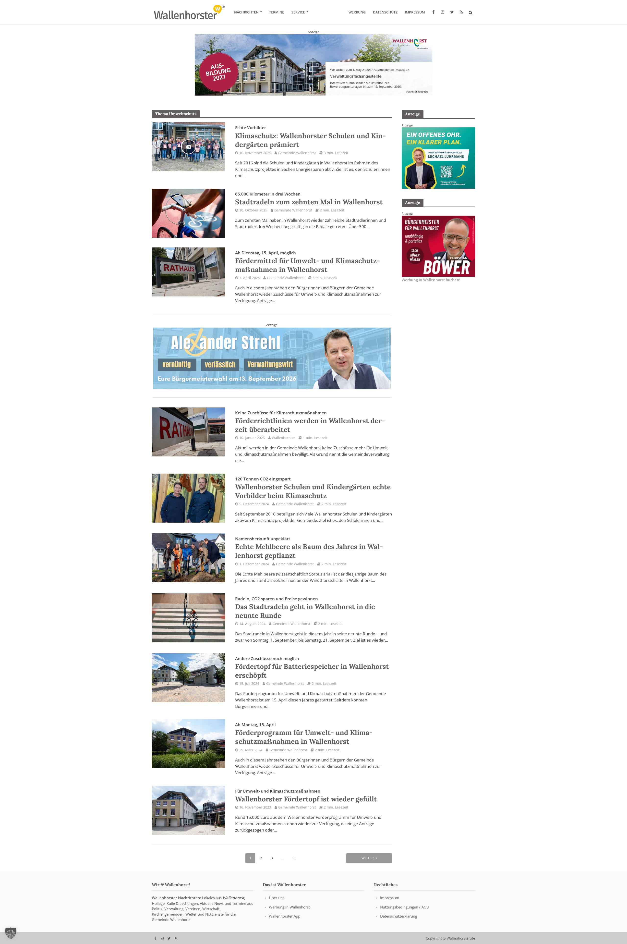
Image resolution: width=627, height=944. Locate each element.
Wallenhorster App (284, 916)
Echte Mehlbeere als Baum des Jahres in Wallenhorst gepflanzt (309, 549)
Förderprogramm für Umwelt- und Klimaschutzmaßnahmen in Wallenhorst (304, 735)
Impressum (415, 12)
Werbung (357, 12)
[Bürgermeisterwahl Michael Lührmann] (438, 157)
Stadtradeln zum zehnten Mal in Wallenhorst (309, 198)
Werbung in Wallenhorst (289, 907)
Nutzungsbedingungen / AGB (404, 907)
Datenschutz (385, 12)
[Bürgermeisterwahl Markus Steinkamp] (313, 64)
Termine (276, 12)
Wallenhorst (233, 898)
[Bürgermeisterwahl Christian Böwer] (438, 245)
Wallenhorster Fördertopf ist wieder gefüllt (306, 796)
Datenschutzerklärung (398, 916)
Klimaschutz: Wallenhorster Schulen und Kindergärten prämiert (310, 137)
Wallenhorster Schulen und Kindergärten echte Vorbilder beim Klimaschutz (313, 489)
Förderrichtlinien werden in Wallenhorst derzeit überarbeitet (310, 422)
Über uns (276, 898)
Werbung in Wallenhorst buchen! (431, 279)
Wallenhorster (283, 438)
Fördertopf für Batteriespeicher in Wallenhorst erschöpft (312, 668)
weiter (368, 858)
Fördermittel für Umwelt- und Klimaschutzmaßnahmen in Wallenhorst (307, 262)
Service (298, 12)
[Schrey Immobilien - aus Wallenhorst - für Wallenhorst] (272, 358)
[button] (11, 933)
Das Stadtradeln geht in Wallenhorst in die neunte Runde (305, 608)
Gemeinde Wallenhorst (297, 152)
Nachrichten (246, 12)
